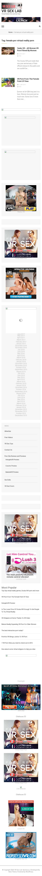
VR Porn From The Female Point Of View (28, 80)
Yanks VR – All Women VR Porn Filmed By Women (28, 49)
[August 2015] (21, 372)
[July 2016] (21, 350)
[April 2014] (21, 402)
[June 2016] (21, 352)
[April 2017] (21, 338)
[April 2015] (21, 380)
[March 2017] (21, 340)
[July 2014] (21, 396)
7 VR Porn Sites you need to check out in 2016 (17, 643)
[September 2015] (21, 370)
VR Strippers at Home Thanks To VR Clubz (16, 618)
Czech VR (21, 829)
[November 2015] (21, 366)
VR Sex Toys (9, 444)
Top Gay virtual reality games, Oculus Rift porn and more (20, 591)
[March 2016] (21, 358)
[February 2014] (21, 406)
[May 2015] (21, 378)
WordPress (29, 872)
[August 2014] (21, 394)
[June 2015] (21, 376)
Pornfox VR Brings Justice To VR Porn (14, 637)
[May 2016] (21, 354)
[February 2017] (21, 342)
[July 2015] (21, 374)
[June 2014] (21, 398)
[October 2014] (21, 390)
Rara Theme (13, 872)
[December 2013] (21, 410)
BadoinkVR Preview (12, 472)
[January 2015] (21, 386)
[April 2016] (21, 356)
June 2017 (21, 334)
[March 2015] (21, 382)
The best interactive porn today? (12, 630)
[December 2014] (21, 388)
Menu (7, 426)
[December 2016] (21, 346)
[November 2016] (21, 348)
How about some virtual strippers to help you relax (18, 649)
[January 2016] (21, 362)
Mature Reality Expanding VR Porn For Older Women (19, 624)
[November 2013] (21, 412)
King (19, 56)
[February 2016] (21, 360)
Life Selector (21, 789)
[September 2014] (21, 392)
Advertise (8, 431)
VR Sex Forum (9, 486)
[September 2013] (21, 416)
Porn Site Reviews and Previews (15, 456)
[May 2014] (21, 400)
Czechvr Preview (11, 466)
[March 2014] (21, 404)
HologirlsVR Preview (12, 460)
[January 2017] (21, 344)
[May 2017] (21, 336)
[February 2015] (21, 384)
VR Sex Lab (12, 11)
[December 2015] (21, 364)
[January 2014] (21, 408)
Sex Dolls (8, 480)
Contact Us (8, 450)
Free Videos (9, 437)
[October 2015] (21, 368)
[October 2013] (21, 414)
